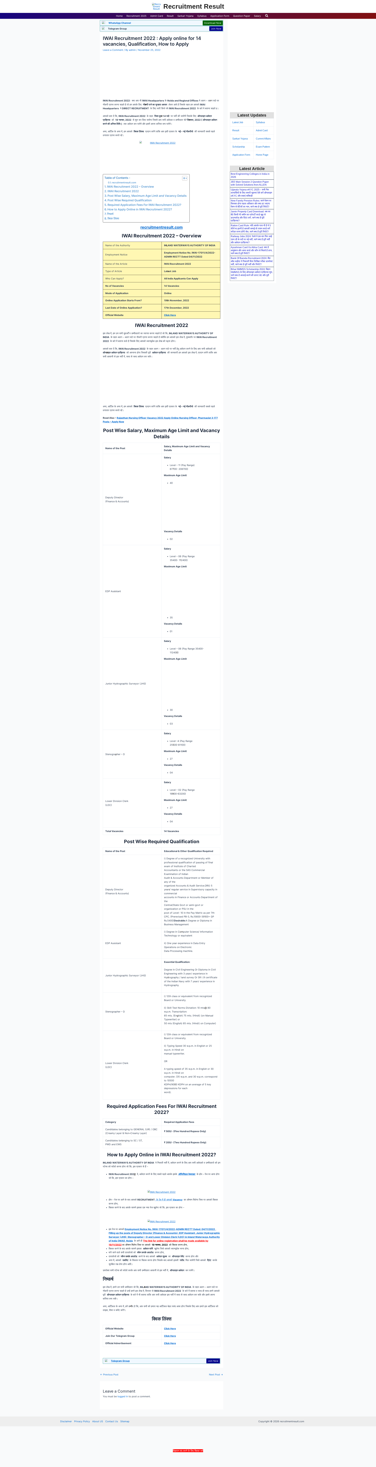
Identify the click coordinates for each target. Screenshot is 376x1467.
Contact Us (111, 1421)
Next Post (216, 1374)
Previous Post (109, 1374)
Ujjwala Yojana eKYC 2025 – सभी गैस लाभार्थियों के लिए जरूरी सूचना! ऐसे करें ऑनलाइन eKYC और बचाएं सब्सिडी (251, 192)
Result (235, 130)
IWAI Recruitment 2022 (123, 191)
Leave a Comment (113, 49)
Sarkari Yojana (240, 138)
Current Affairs (263, 138)
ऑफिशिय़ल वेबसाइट (186, 1174)
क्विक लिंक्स (113, 218)
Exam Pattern (263, 146)
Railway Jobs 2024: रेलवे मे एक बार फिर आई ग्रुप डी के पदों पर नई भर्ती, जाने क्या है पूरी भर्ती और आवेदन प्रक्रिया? (251, 239)
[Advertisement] (188, 1459)
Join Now (216, 28)
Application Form (241, 155)
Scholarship (238, 146)
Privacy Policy (82, 1421)
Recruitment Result (193, 6)
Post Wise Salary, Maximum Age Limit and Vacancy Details (147, 195)
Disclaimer (66, 1421)
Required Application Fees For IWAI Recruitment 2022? (144, 205)
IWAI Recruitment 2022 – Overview (130, 186)
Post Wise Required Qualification (130, 200)
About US (97, 1421)
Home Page (262, 155)
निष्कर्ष (110, 214)
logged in (123, 1396)
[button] (266, 16)
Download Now (212, 22)
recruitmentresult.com (124, 182)
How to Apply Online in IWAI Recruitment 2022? (139, 209)
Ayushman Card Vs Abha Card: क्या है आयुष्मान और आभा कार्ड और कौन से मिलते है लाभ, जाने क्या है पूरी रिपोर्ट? (251, 250)
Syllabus (260, 122)
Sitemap (124, 1421)
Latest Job (237, 122)
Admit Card (262, 130)
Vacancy (177, 1199)
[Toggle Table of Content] (183, 178)
